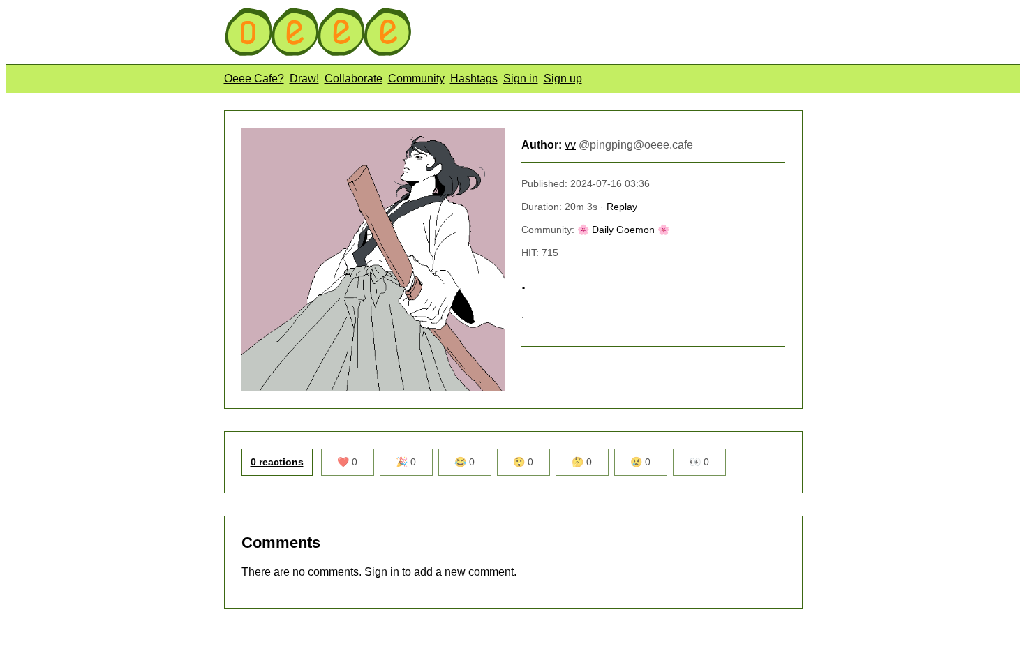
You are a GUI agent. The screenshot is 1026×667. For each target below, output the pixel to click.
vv (570, 145)
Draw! (304, 78)
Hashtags (474, 78)
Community (416, 78)
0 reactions (277, 461)
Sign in (520, 78)
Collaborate (353, 78)
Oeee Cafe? (254, 78)
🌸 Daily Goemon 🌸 (623, 229)
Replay (622, 206)
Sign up (563, 78)
